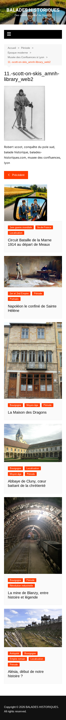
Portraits (14, 299)
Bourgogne (15, 405)
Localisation (16, 232)
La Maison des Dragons (27, 412)
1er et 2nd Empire (19, 293)
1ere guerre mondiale (21, 227)
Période (38, 293)
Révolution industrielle (21, 585)
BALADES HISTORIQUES (33, 10)
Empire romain (17, 659)
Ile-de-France (44, 227)
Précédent (18, 174)
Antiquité (14, 653)
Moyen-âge (32, 405)
